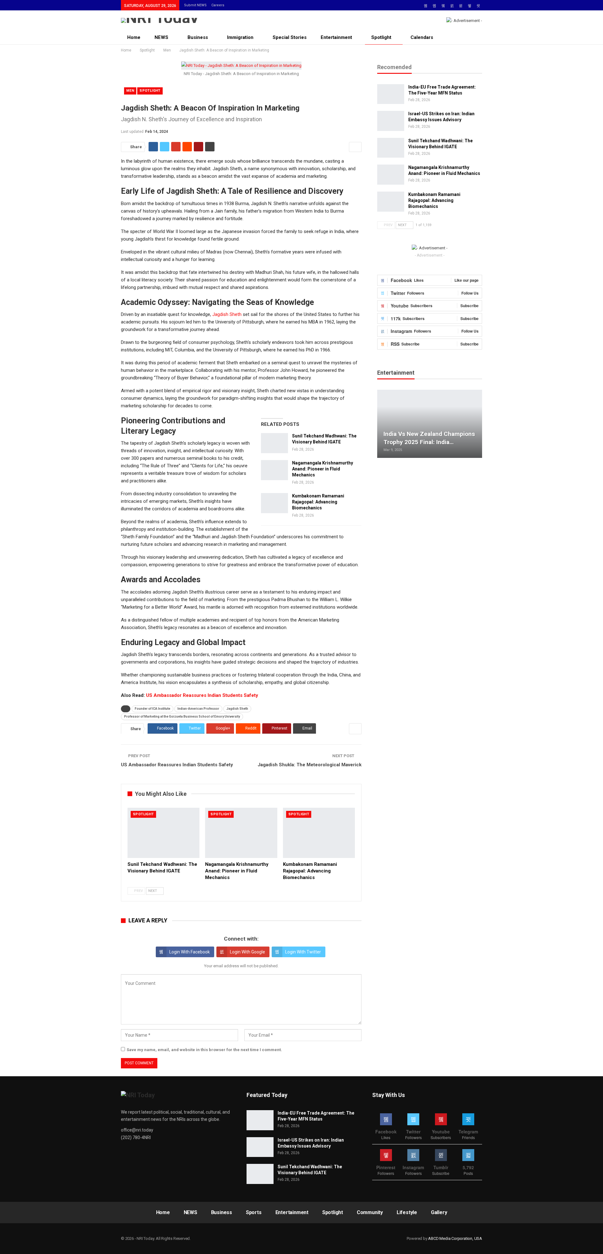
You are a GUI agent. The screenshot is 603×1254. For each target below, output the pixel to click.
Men (130, 91)
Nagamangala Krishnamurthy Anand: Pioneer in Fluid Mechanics (322, 468)
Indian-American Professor (198, 708)
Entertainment (336, 37)
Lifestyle (407, 1212)
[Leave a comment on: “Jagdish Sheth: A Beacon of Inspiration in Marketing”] (355, 147)
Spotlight (381, 37)
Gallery (439, 1212)
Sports (254, 1212)
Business (197, 37)
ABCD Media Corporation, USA (455, 1238)
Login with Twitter (303, 951)
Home (133, 37)
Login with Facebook (189, 951)
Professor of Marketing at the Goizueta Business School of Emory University (182, 716)
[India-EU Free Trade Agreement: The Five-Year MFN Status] (390, 94)
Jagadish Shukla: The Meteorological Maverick (309, 765)
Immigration (240, 37)
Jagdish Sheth (227, 314)
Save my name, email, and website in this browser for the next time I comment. (204, 1049)
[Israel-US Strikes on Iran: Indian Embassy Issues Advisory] (390, 121)
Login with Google (247, 951)
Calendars (421, 37)
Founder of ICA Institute (152, 708)
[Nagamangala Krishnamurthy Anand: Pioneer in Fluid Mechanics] (274, 470)
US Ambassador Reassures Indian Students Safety (202, 695)
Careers (217, 5)
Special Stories (290, 37)
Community (370, 1212)
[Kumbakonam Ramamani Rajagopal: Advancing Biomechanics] (274, 503)
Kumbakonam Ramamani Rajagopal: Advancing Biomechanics (318, 501)
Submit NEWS (195, 5)
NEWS (161, 37)
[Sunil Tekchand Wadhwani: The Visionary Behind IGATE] (274, 443)
